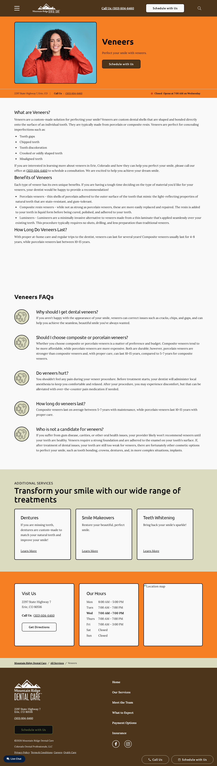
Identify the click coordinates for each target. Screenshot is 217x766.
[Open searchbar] (199, 8)
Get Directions (39, 627)
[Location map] (173, 615)
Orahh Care (69, 752)
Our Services (121, 692)
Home (116, 682)
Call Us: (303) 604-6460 (118, 8)
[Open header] (17, 8)
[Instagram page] (128, 744)
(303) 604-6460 (73, 93)
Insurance (119, 733)
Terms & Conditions (42, 752)
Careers (58, 752)
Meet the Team (122, 702)
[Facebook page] (116, 744)
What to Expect (122, 712)
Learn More (29, 551)
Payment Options (124, 723)
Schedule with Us (165, 8)
